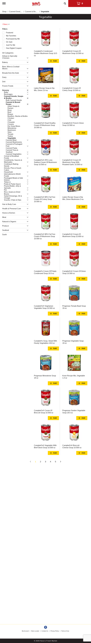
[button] (27, 58)
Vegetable (45, 12)
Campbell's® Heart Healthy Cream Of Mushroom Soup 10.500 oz (44, 125)
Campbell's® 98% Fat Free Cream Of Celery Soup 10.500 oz (44, 199)
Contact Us (45, 631)
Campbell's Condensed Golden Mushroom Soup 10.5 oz (45, 53)
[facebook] (45, 627)
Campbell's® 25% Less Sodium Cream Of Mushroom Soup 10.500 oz (45, 162)
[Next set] (60, 461)
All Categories (7, 53)
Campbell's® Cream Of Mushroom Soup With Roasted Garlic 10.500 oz (72, 162)
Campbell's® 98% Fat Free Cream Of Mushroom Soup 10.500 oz (44, 236)
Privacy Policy (54, 631)
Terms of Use (65, 631)
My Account (25, 631)
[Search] (65, 2)
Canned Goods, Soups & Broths (21, 12)
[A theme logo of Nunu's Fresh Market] (36, 3)
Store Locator (35, 631)
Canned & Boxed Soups (34, 12)
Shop (4, 12)
